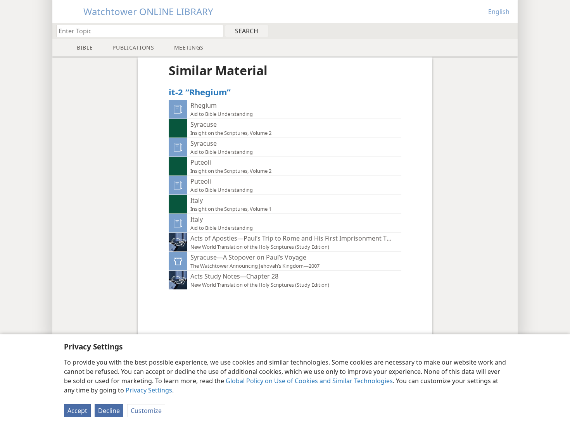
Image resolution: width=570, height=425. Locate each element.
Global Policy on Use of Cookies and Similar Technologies (309, 381)
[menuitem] (509, 30)
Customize (146, 410)
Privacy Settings (149, 390)
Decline (109, 410)
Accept (77, 410)
